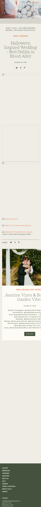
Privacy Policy (7, 489)
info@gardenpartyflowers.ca (11, 501)
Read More (29, 334)
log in (31, 3)
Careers (5, 484)
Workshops (6, 471)
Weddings (23, 36)
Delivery (5, 468)
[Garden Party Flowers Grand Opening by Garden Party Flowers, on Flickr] (16, 225)
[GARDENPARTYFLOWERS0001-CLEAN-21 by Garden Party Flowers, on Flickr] (17, 232)
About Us (5, 478)
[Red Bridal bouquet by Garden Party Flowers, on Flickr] (10, 219)
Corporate (5, 473)
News (15, 36)
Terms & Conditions (8, 486)
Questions (5, 476)
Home (8, 28)
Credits (4, 492)
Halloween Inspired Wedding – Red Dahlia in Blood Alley (20, 29)
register (36, 3)
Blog (15, 28)
